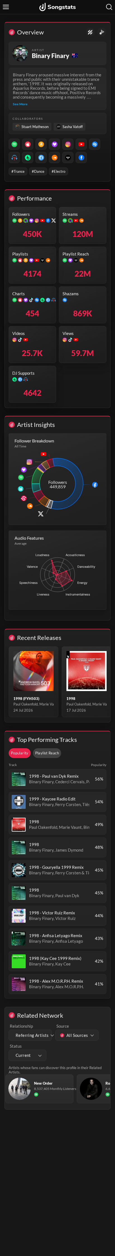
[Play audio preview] (19, 779)
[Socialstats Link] (90, 32)
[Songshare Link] (101, 32)
